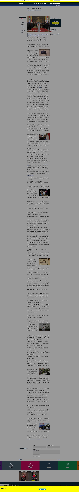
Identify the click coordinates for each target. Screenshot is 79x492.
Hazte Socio (51, 0)
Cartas (48, 3)
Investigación (37, 3)
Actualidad (41, 3)
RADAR (34, 3)
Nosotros (51, 3)
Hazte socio (42, 489)
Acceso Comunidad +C (56, 0)
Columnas (45, 3)
